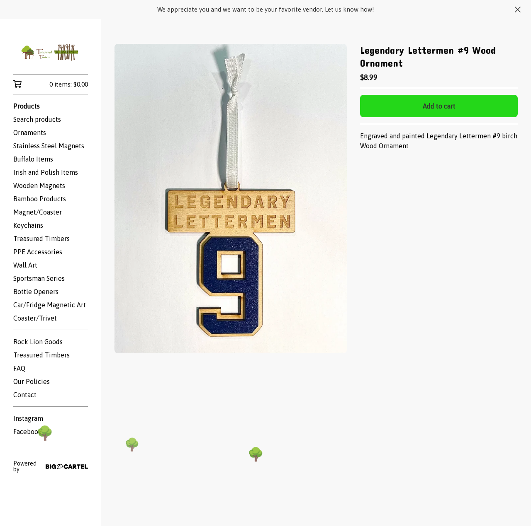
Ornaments (29, 132)
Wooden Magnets (39, 185)
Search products (37, 119)
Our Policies (31, 381)
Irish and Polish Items (45, 172)
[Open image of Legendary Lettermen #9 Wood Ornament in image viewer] (230, 198)
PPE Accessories (37, 252)
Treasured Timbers (41, 238)
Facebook (27, 431)
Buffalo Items (33, 159)
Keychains (28, 225)
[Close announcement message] (517, 9)
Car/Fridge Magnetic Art (49, 305)
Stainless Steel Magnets (48, 146)
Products (26, 106)
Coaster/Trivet (35, 318)
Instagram (28, 418)
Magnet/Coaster (37, 212)
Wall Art (25, 265)
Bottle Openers (35, 291)
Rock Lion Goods (38, 341)
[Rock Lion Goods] (50, 52)
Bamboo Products (39, 199)
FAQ (19, 368)
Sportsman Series (39, 278)
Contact (25, 394)
